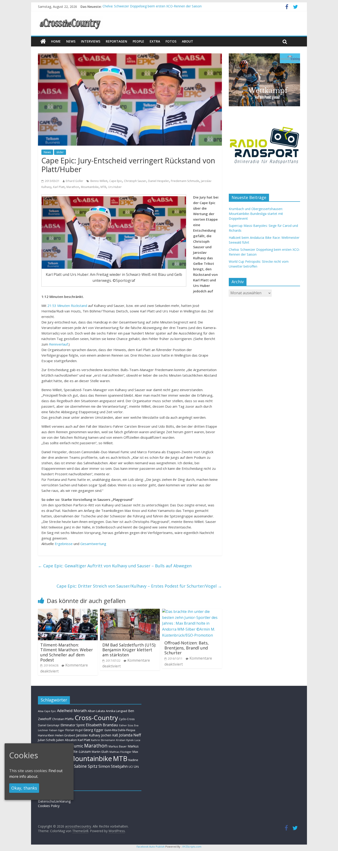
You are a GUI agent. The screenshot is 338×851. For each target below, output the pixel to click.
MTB (103, 187)
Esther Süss (126, 725)
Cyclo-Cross (127, 719)
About (187, 41)
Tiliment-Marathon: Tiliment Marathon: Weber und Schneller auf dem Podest (66, 652)
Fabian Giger (56, 730)
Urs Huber (115, 187)
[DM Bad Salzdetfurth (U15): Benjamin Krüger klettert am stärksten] (130, 611)
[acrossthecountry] (70, 18)
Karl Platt (59, 187)
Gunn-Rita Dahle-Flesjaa (119, 730)
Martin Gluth (100, 752)
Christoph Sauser (135, 181)
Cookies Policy (49, 806)
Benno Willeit (98, 181)
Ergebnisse (64, 543)
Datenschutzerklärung (54, 801)
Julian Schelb (46, 740)
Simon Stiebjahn (113, 766)
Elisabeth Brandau (102, 724)
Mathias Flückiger (120, 751)
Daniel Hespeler (158, 181)
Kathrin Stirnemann (103, 740)
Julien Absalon (66, 740)
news (70, 41)
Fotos (171, 41)
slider (60, 152)
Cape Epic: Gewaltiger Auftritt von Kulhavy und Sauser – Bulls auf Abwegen (115, 565)
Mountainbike (90, 187)
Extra (155, 41)
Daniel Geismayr (49, 725)
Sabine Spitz (85, 766)
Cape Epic (115, 181)
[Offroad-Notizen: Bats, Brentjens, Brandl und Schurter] (192, 611)
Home (56, 41)
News (47, 152)
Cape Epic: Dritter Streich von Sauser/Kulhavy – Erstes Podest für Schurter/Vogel (139, 586)
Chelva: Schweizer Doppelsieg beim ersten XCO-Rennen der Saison (152, 6)
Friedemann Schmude (185, 181)
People (138, 41)
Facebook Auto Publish (151, 846)
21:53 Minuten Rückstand (67, 305)
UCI (131, 766)
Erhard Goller (74, 181)
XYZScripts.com (191, 846)
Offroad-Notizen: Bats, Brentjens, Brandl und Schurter (186, 647)
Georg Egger (93, 729)
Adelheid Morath (72, 710)
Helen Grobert (65, 735)
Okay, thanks (24, 788)
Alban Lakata (96, 711)
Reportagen (116, 41)
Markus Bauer (118, 746)
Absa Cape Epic (47, 711)
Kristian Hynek (125, 740)
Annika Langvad (116, 711)
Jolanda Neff (130, 735)
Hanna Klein (46, 735)
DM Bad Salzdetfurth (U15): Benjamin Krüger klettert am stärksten (129, 650)
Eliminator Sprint (72, 725)
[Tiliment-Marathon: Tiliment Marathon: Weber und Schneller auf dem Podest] (68, 611)
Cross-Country (96, 717)
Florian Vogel (74, 730)
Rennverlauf (58, 344)
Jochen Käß (109, 735)
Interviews (90, 41)
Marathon (72, 187)
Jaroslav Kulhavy (88, 735)
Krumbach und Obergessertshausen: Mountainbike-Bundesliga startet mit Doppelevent (256, 214)
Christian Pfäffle (63, 719)
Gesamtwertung (93, 543)
